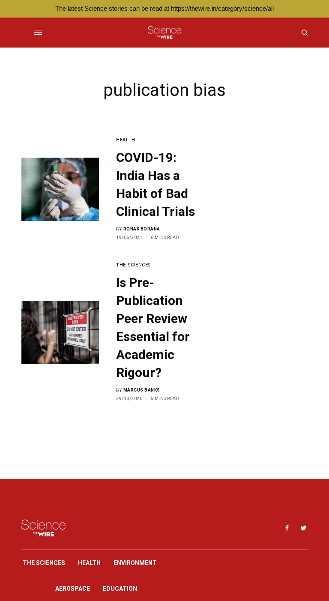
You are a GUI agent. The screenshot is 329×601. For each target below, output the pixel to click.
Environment (135, 562)
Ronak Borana (141, 229)
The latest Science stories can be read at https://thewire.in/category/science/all (164, 8)
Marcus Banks (141, 390)
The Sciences (133, 265)
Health (125, 140)
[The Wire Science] (164, 32)
